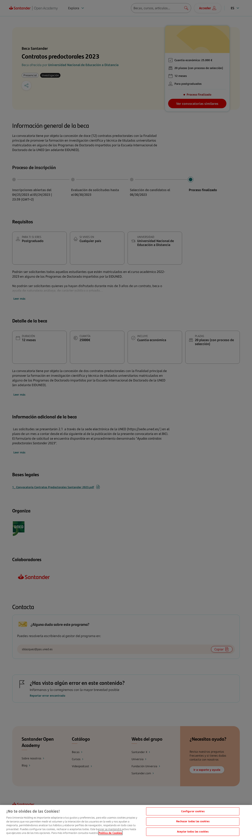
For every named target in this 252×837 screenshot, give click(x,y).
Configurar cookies (193, 811)
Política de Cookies (110, 833)
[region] (126, 821)
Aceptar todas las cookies (192, 831)
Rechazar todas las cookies (192, 821)
